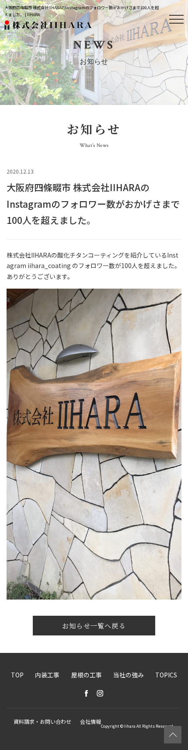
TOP (17, 674)
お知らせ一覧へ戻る (94, 625)
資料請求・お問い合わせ (42, 721)
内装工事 (47, 674)
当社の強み (128, 674)
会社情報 (90, 721)
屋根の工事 (86, 674)
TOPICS (166, 674)
